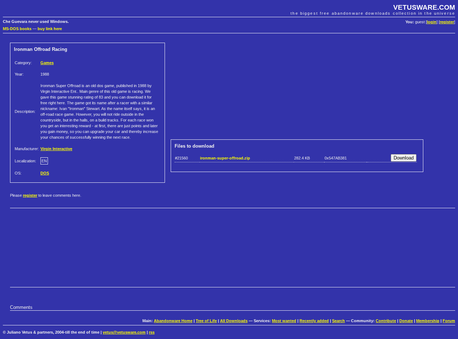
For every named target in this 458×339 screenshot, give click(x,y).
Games (47, 63)
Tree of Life (206, 321)
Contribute (386, 321)
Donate (406, 321)
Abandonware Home (173, 321)
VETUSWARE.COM (424, 7)
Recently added (314, 321)
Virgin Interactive (56, 149)
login (432, 22)
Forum (449, 321)
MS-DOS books (17, 29)
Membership (427, 321)
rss (152, 332)
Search (338, 321)
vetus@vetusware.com (124, 332)
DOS (44, 173)
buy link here (50, 29)
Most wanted (284, 321)
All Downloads (234, 321)
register (447, 22)
